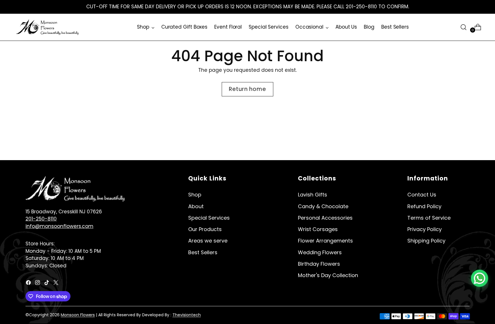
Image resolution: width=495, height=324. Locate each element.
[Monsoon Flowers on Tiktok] (47, 284)
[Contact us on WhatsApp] (479, 278)
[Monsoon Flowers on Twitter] (56, 284)
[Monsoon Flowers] (47, 27)
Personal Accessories (325, 217)
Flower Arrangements (325, 240)
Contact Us (421, 194)
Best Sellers (202, 252)
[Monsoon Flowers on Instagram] (38, 284)
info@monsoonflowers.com (59, 226)
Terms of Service (429, 217)
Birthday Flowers (319, 263)
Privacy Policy (424, 229)
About (196, 206)
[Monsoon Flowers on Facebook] (28, 284)
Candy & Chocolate (323, 206)
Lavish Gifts (312, 194)
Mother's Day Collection (328, 275)
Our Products (205, 229)
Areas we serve (207, 240)
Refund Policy (424, 206)
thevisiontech (186, 315)
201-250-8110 (41, 218)
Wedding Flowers (320, 252)
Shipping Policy (426, 240)
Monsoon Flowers (78, 315)
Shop (194, 194)
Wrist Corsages (318, 229)
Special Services (209, 217)
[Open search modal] (463, 27)
